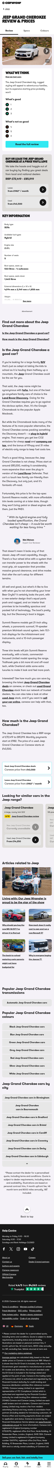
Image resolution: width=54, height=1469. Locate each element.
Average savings (9, 1357)
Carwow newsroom (10, 1270)
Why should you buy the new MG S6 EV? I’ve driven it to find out (13, 929)
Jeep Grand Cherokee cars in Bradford (27, 1117)
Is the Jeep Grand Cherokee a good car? (25, 333)
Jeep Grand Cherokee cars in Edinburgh (27, 1156)
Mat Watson (28, 540)
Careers (32, 1257)
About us (6, 1257)
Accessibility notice (10, 1318)
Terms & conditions (10, 1307)
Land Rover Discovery (15, 398)
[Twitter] (11, 1250)
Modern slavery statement (31, 1314)
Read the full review (27, 144)
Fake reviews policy (10, 1314)
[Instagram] (18, 1250)
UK (7, 1326)
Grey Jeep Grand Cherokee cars (27, 1050)
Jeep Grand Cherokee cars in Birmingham (27, 1097)
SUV (43, 362)
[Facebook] (4, 1250)
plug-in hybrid (39, 433)
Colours (44, 30)
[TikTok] (32, 1250)
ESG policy (23, 1310)
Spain (31, 1326)
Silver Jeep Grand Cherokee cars (27, 1066)
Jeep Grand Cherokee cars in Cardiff (27, 1133)
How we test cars (13, 77)
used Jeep (8, 698)
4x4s (25, 390)
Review (9, 30)
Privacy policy (35, 1310)
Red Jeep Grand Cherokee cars (27, 1058)
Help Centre (9, 1230)
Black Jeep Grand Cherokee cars (27, 1027)
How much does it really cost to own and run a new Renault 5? (40, 929)
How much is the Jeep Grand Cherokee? (25, 339)
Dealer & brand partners (39, 1262)
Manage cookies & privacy (31, 1307)
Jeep (7, 9)
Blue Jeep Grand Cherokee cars (27, 1034)
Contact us (7, 1262)
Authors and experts (11, 1266)
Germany (19, 1326)
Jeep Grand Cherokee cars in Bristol (27, 1125)
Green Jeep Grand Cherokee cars (27, 1042)
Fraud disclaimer (9, 1310)
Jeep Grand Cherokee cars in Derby (27, 1148)
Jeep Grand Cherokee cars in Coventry (27, 1140)
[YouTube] (26, 1250)
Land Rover (24, 473)
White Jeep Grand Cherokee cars (27, 1073)
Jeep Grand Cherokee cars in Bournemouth (27, 1107)
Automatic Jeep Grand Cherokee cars (27, 1002)
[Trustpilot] (27, 1289)
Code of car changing (29, 1318)
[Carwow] (11, 3)
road (27, 441)
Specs (27, 30)
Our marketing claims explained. (18, 1353)
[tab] (9, 31)
